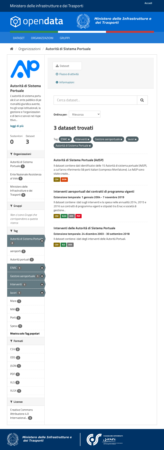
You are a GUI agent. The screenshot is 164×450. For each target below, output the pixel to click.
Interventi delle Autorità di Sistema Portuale (84, 228)
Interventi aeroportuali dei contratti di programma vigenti (94, 191)
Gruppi (65, 38)
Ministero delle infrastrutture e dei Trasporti (46, 6)
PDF (78, 216)
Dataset (19, 38)
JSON (64, 179)
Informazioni (66, 82)
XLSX (64, 216)
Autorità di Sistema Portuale (68, 48)
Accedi (148, 3)
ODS (71, 216)
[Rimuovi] (69, 139)
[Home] (11, 48)
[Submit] (142, 100)
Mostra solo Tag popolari (25, 333)
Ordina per (60, 114)
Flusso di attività (69, 74)
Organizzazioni (42, 38)
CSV (57, 179)
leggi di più (17, 126)
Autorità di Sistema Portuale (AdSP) (78, 160)
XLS (63, 244)
